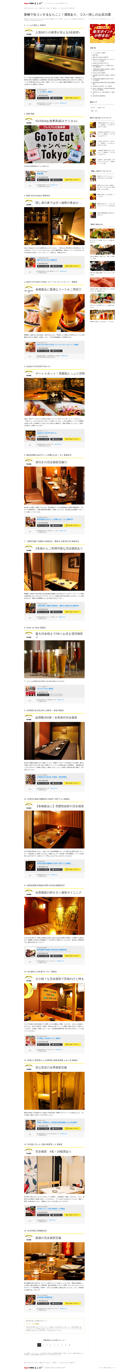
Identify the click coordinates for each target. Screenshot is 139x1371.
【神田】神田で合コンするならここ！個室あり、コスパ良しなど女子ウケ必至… (106, 125)
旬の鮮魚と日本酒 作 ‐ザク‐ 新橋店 (102, 86)
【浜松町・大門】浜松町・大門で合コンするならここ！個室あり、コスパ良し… (106, 161)
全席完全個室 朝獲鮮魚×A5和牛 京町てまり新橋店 (48, 799)
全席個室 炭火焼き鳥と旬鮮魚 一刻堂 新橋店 (45, 710)
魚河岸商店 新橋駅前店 (99, 96)
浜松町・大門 (101, 107)
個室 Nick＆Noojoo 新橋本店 (100, 57)
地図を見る (64, 103)
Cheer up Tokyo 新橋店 (99, 73)
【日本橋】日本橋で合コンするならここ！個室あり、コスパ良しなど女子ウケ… (106, 134)
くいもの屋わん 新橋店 (99, 52)
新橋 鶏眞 (95, 55)
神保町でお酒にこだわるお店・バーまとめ (101, 321)
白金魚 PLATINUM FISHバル (101, 63)
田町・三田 (94, 111)
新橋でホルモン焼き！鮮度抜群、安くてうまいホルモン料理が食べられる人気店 (106, 187)
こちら (113, 1367)
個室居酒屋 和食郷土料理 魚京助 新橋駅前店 (46, 885)
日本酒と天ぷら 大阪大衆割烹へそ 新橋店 (45, 1144)
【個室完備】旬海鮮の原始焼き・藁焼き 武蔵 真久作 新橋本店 (104, 69)
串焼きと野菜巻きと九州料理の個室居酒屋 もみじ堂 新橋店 (52, 1060)
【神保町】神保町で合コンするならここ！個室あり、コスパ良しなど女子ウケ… (106, 152)
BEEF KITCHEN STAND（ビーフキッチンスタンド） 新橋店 (104, 60)
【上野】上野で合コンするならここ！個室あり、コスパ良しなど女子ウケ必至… (106, 143)
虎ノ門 (93, 107)
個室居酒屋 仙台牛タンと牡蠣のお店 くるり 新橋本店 (48, 455)
